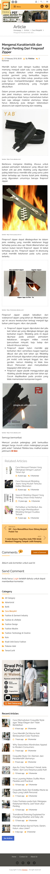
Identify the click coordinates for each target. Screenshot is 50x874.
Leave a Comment (39, 552)
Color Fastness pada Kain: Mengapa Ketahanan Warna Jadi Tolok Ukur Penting (29, 803)
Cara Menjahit (37, 30)
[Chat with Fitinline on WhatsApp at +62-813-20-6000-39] (16, 2)
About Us (34, 856)
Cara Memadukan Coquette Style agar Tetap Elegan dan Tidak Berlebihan (28, 722)
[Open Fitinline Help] (46, 7)
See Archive (8, 838)
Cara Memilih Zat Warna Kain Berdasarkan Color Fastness (26, 734)
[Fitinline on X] (34, 863)
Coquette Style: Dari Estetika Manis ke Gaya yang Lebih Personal (30, 791)
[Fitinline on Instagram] (23, 863)
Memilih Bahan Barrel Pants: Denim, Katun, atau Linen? (29, 827)
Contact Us (23, 856)
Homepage (17, 30)
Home (14, 856)
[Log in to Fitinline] (41, 2)
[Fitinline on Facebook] (28, 863)
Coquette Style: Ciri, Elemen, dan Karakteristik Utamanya (28, 757)
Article (26, 30)
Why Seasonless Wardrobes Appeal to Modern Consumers (30, 745)
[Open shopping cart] (46, 2)
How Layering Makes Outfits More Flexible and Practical (29, 779)
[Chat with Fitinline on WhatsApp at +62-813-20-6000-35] (13, 2)
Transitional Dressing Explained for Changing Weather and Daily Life (29, 815)
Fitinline (24, 870)
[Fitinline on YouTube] (17, 863)
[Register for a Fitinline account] (36, 2)
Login (16, 578)
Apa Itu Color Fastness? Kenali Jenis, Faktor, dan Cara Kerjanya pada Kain (30, 768)
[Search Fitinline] (42, 6)
